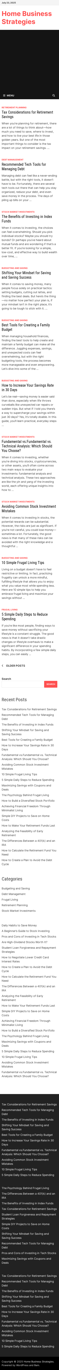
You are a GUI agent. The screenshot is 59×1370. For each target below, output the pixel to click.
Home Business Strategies (27, 18)
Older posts (15, 665)
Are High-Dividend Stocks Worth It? (24, 942)
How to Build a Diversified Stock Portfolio (28, 800)
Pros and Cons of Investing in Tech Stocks (29, 936)
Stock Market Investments (18, 212)
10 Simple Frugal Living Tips (23, 563)
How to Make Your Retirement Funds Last (28, 825)
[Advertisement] (29, 60)
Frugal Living (10, 609)
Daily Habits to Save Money (19, 925)
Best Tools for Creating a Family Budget (27, 739)
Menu (10, 95)
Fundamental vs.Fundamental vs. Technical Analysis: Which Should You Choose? (27, 446)
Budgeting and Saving (15, 268)
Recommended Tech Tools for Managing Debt (24, 166)
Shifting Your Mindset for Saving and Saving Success (26, 275)
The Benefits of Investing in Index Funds (27, 724)
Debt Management (12, 159)
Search (6, 678)
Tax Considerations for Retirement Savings (29, 709)
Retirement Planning (14, 107)
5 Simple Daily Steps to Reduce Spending (28, 779)
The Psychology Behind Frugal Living (25, 795)
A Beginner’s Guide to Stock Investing (26, 931)
